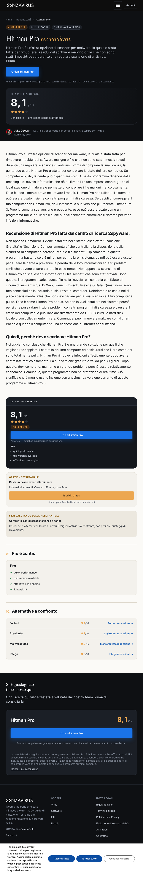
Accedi (130, 5)
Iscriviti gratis (71, 495)
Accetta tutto (61, 858)
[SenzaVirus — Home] (21, 5)
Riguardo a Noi (104, 804)
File (53, 817)
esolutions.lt (26, 828)
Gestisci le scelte (119, 858)
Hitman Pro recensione (24, 769)
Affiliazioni (102, 829)
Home (9, 19)
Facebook (11, 835)
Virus (54, 804)
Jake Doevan (22, 130)
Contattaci (102, 835)
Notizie (55, 823)
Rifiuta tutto (89, 858)
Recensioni (23, 19)
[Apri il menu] (118, 5)
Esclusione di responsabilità (112, 823)
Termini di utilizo (105, 810)
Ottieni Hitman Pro (22, 71)
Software (56, 810)
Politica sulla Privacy (107, 817)
